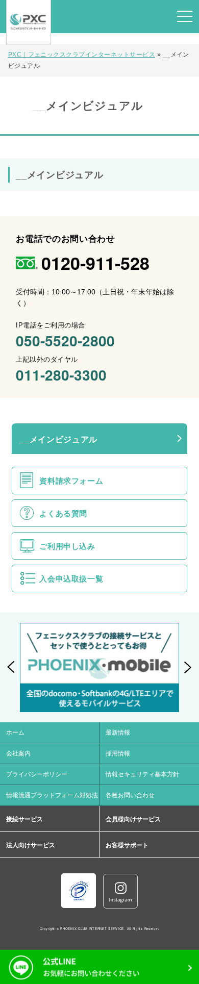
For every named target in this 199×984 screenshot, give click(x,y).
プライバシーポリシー (36, 774)
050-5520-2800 (65, 340)
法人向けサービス (30, 845)
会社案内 (18, 753)
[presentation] (11, 667)
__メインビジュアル (58, 439)
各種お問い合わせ (130, 795)
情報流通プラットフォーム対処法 (52, 795)
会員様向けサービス (133, 819)
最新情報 (118, 732)
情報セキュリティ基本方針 (142, 774)
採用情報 (118, 753)
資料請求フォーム (71, 480)
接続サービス (24, 819)
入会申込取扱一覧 (71, 578)
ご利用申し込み (67, 546)
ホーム (15, 732)
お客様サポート (127, 845)
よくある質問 (63, 513)
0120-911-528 (95, 262)
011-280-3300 (61, 374)
